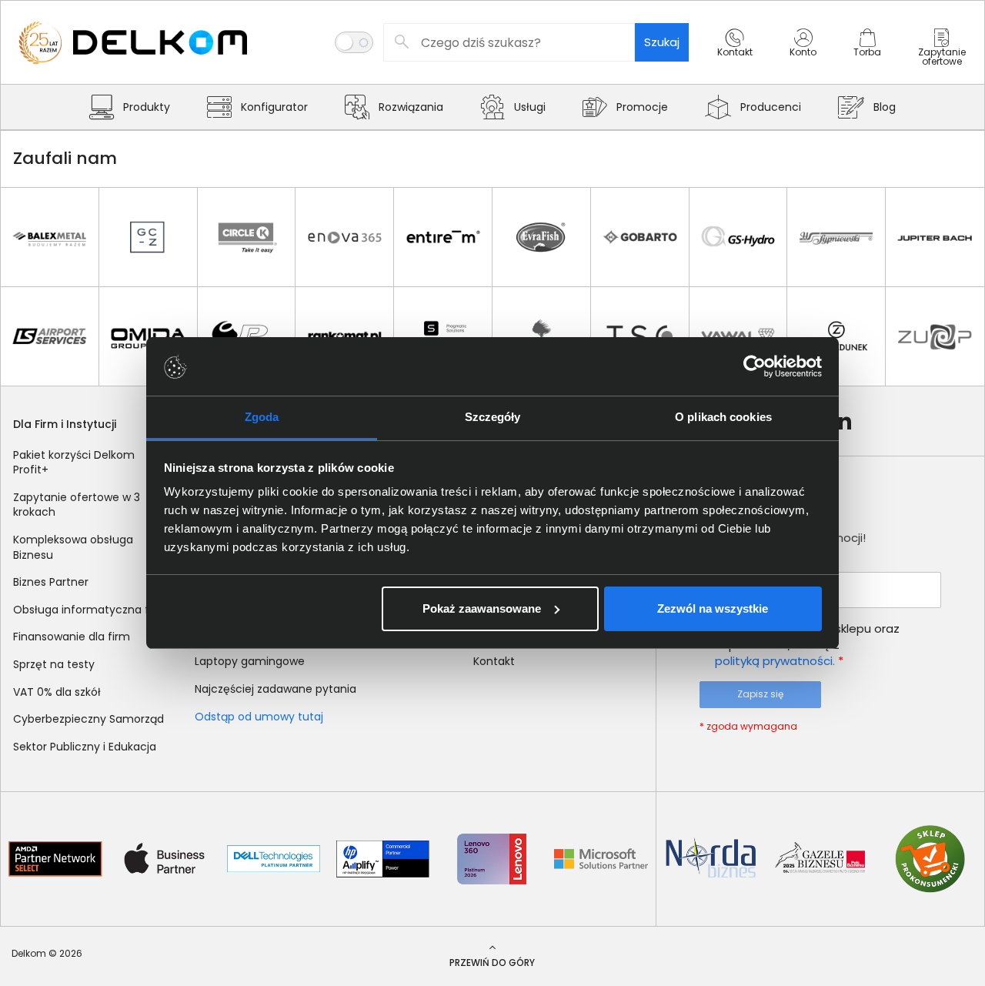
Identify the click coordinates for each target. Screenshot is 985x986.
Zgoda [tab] (262, 416)
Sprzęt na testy (54, 664)
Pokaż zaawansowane (481, 608)
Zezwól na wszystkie (712, 608)
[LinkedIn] (841, 421)
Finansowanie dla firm (71, 636)
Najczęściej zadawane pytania (275, 689)
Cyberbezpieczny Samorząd (88, 719)
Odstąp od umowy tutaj (259, 716)
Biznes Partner (50, 582)
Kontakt (494, 661)
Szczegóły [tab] (493, 416)
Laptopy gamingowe (250, 661)
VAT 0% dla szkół (57, 692)
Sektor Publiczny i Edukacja (84, 746)
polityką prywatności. (775, 661)
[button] (735, 56)
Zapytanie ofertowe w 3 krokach (76, 505)
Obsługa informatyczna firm (90, 609)
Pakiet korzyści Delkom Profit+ (74, 462)
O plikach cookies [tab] (723, 416)
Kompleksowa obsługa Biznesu (73, 547)
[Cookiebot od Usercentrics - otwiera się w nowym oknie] (754, 366)
